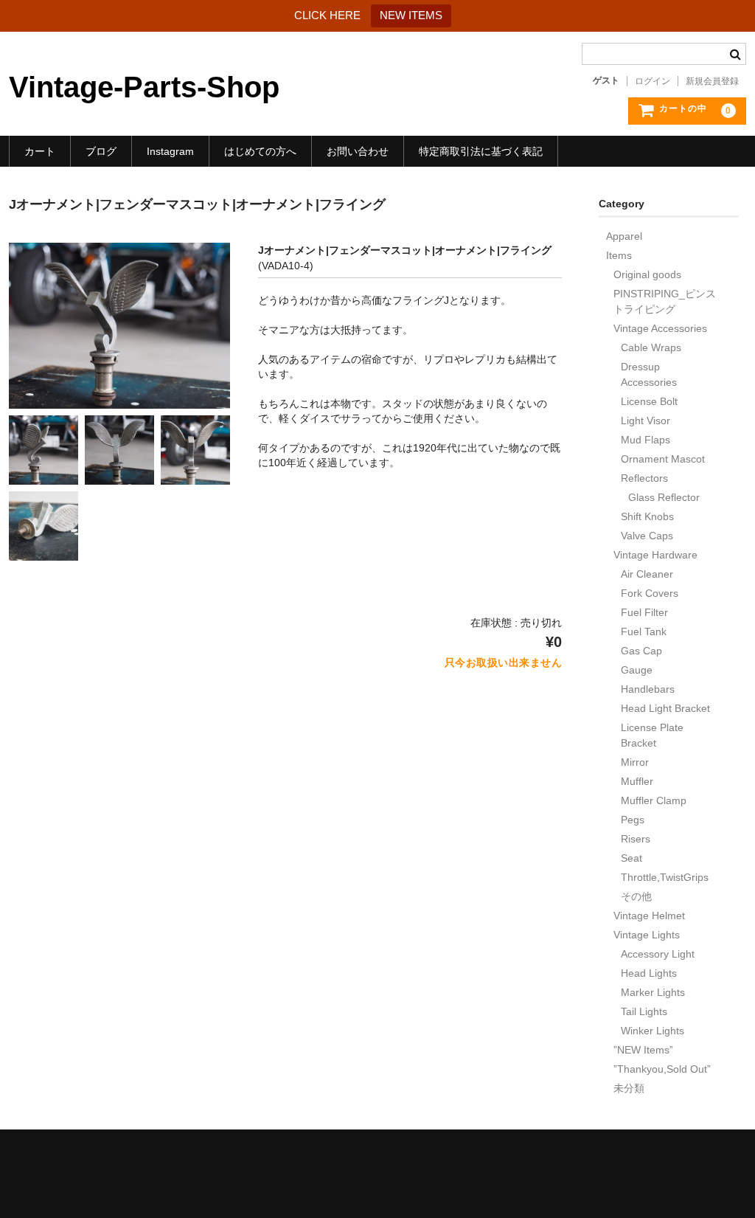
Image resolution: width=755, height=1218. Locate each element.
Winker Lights (652, 1031)
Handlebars (648, 689)
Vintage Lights (646, 935)
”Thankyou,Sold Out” (662, 1069)
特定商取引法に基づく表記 (481, 151)
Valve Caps (647, 535)
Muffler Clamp (653, 800)
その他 (636, 896)
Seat (631, 858)
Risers (635, 839)
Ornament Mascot (663, 459)
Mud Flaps (645, 440)
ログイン (652, 81)
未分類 (628, 1088)
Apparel (624, 236)
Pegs (632, 820)
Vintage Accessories (660, 328)
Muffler (637, 781)
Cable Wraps (651, 347)
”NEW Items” (643, 1050)
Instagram (170, 151)
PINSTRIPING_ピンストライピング (664, 301)
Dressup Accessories (649, 374)
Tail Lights (644, 1011)
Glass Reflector (664, 497)
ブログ (101, 151)
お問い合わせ (358, 151)
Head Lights (649, 973)
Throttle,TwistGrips (665, 877)
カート (39, 151)
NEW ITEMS (411, 15)
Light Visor (645, 420)
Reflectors (644, 478)
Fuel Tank (644, 631)
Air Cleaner (647, 574)
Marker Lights (653, 992)
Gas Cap (641, 651)
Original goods (647, 274)
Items (619, 255)
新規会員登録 (712, 81)
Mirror (635, 762)
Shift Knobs (647, 516)
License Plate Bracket (652, 735)
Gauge (637, 670)
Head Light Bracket (665, 708)
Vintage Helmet (649, 915)
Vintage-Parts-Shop (144, 87)
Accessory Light (658, 954)
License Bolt (649, 401)
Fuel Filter (644, 612)
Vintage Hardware (655, 555)
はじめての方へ (260, 151)
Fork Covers (649, 593)
